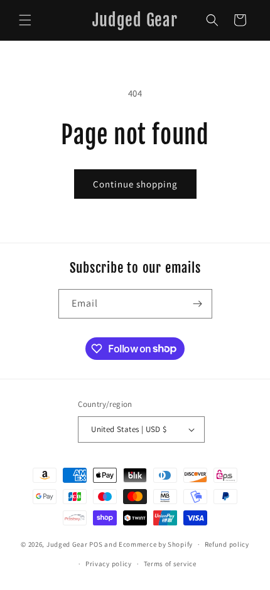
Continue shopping (135, 184)
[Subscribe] (198, 304)
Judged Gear (67, 544)
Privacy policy (108, 563)
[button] (25, 20)
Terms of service (170, 563)
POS (95, 544)
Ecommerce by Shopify (156, 544)
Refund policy (227, 544)
